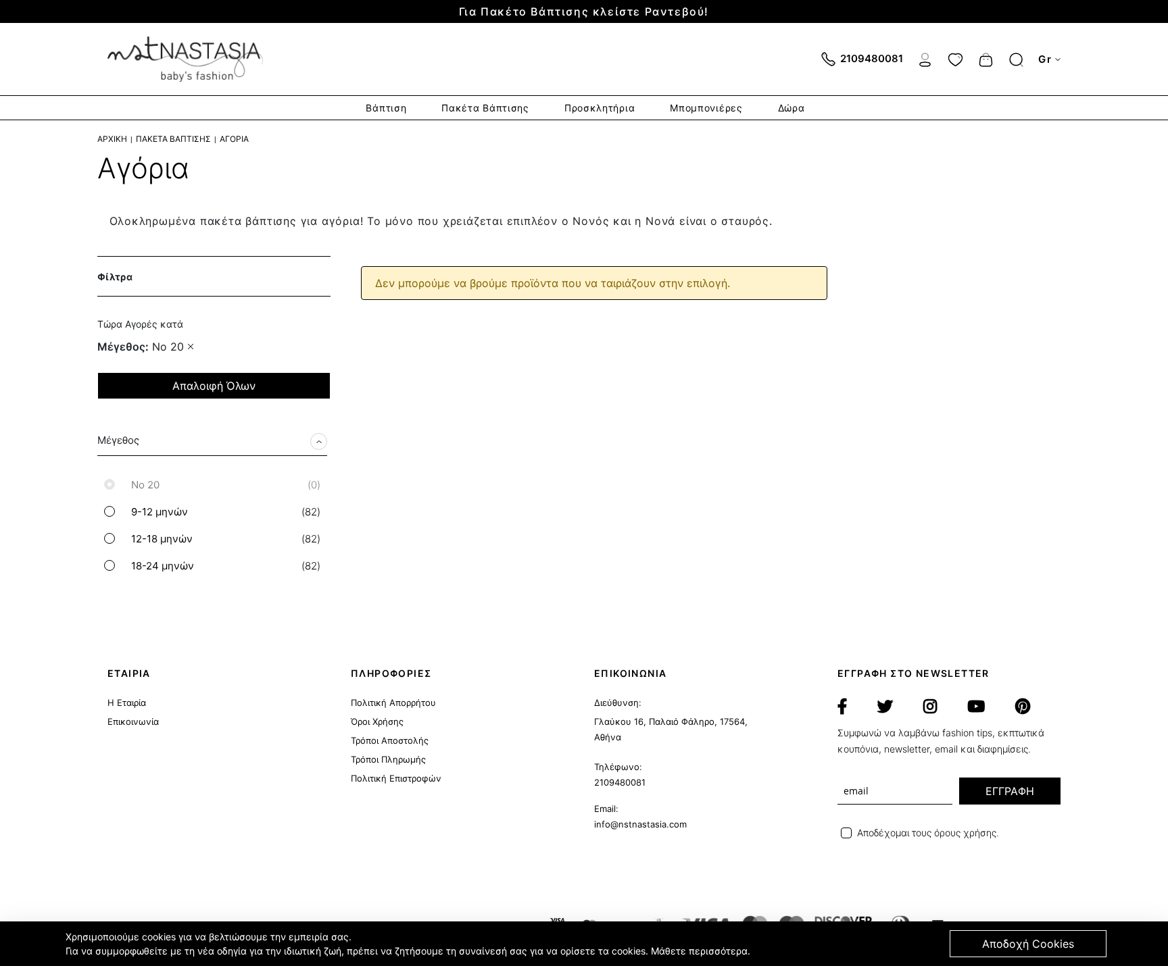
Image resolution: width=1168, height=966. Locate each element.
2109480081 (620, 782)
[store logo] (185, 59)
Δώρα (791, 107)
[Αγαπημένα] (955, 58)
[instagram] (930, 706)
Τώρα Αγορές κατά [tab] (140, 324)
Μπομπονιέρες (706, 107)
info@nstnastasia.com (640, 824)
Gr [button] (1045, 59)
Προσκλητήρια (599, 107)
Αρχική (112, 139)
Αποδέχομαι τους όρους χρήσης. (928, 832)
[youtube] (976, 706)
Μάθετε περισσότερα (699, 951)
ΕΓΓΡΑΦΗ (1010, 791)
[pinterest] (1022, 706)
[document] (586, 944)
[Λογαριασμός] (925, 58)
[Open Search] (1016, 59)
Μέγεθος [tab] (118, 440)
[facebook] (842, 706)
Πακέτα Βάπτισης (485, 107)
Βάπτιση (386, 107)
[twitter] (885, 706)
